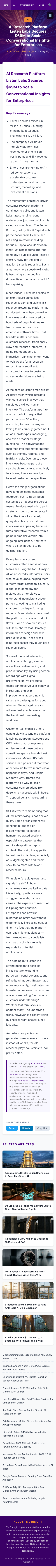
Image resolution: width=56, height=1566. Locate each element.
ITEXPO (41, 1066)
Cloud (41, 5)
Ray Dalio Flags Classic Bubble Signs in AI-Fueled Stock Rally (24, 1412)
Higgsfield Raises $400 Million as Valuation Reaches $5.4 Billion (24, 1434)
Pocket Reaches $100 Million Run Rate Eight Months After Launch (25, 1390)
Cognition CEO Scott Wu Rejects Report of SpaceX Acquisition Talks (24, 1379)
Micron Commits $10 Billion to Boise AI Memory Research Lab (27, 1357)
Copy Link (42, 1128)
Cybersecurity (27, 5)
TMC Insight (28, 51)
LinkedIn (26, 1128)
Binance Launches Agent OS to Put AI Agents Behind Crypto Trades (26, 1368)
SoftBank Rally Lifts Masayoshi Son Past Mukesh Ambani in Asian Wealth (23, 1489)
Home (5, 5)
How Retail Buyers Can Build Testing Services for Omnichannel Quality (27, 1401)
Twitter (12, 1128)
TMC (19, 1066)
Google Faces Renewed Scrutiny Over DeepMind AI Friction (27, 1478)
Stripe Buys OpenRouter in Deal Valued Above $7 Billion (27, 1467)
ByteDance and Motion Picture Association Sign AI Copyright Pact (27, 1423)
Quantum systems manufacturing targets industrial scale (23, 1500)
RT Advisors (15, 1074)
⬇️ (50, 15)
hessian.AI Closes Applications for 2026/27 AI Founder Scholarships (26, 1456)
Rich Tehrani (13, 51)
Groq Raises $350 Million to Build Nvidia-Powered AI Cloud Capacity (23, 1445)
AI (14, 5)
